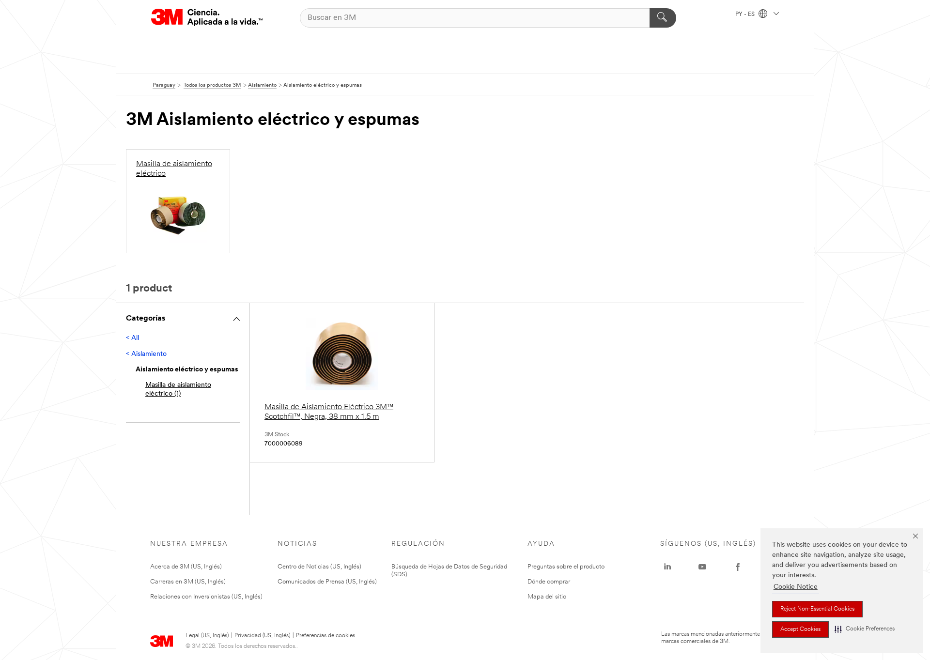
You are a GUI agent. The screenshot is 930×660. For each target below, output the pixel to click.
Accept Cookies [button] (800, 629)
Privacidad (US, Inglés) (262, 636)
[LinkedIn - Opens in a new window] (667, 567)
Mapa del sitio (546, 597)
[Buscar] (663, 18)
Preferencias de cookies (325, 636)
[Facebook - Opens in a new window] (737, 567)
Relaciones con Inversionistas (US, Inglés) (206, 597)
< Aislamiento (146, 354)
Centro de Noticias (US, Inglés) (319, 567)
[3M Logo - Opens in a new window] (207, 17)
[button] (865, 629)
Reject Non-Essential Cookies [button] (817, 609)
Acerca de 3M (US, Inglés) (186, 567)
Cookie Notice (796, 587)
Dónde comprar (548, 582)
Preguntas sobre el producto (565, 567)
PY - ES (745, 14)
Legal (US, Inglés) (207, 636)
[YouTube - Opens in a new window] (702, 567)
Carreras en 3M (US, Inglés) (188, 582)
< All (132, 338)
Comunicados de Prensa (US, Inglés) (327, 582)
